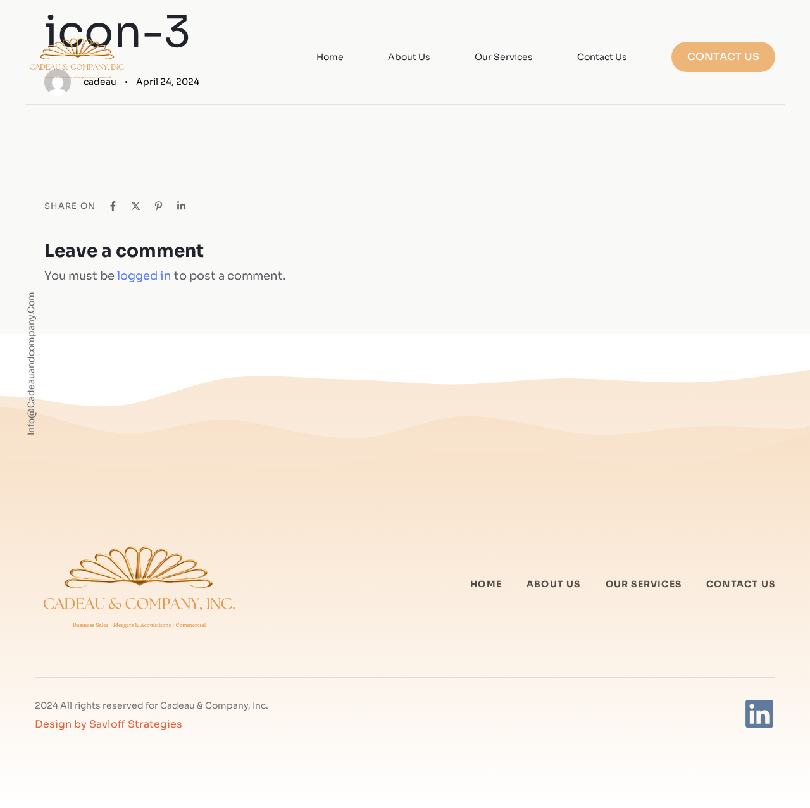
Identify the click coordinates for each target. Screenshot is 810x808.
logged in (144, 276)
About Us (409, 57)
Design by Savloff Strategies (108, 724)
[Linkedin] (759, 714)
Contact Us (602, 57)
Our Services (504, 57)
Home (330, 57)
